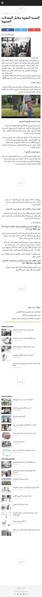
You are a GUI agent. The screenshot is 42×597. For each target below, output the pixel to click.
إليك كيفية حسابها (10, 322)
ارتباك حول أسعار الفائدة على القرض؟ (28, 322)
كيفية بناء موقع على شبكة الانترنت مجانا (24, 450)
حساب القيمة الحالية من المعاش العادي (24, 346)
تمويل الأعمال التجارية (15, 13)
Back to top (21, 588)
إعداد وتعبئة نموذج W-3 (19, 521)
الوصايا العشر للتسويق (19, 416)
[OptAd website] (33, 117)
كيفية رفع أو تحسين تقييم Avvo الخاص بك (24, 425)
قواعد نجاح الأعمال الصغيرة (20, 504)
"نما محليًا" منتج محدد (18, 441)
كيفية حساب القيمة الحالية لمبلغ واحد (23, 355)
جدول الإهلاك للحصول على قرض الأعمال (24, 338)
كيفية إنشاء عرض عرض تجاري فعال (23, 399)
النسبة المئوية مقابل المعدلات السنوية (23, 330)
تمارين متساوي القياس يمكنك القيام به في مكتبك (26, 529)
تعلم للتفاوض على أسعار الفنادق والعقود (24, 462)
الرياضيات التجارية (5, 13)
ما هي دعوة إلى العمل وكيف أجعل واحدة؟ (24, 433)
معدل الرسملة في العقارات (20, 479)
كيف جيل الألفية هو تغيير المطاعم (22, 408)
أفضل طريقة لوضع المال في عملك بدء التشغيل (26, 487)
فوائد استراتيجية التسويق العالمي (22, 496)
